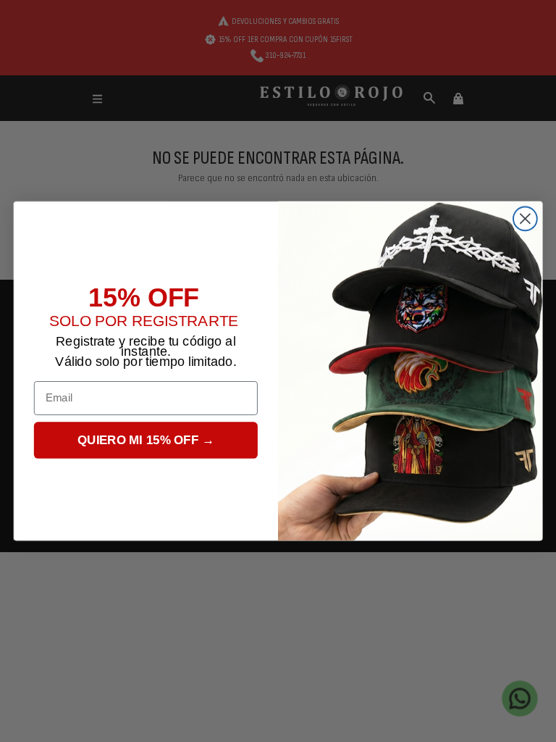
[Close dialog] (525, 218)
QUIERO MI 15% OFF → (145, 440)
